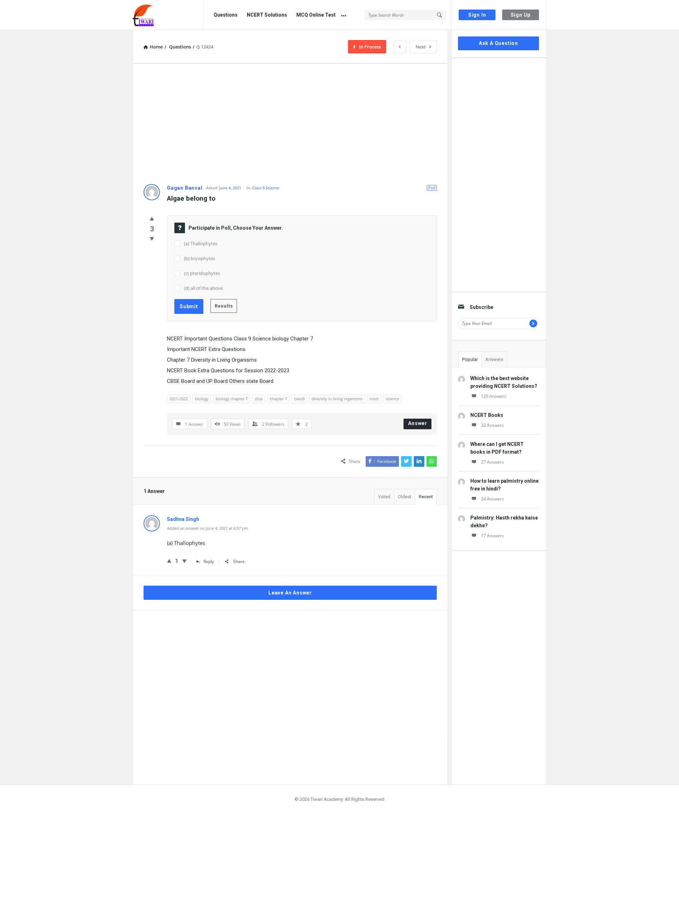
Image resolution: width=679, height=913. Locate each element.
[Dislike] (152, 238)
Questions (226, 15)
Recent (426, 496)
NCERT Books (486, 415)
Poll (431, 187)
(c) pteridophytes (202, 273)
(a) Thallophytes (200, 243)
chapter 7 (278, 398)
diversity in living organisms (337, 398)
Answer (417, 423)
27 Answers (492, 462)
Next (421, 47)
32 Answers (492, 425)
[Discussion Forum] (168, 15)
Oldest (404, 496)
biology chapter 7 (232, 398)
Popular (470, 359)
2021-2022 (178, 398)
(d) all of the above (203, 288)
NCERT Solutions (267, 15)
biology (202, 398)
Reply (208, 561)
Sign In (477, 15)
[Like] (152, 218)
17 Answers (492, 536)
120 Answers (493, 396)
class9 (299, 398)
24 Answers (492, 499)
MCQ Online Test (316, 15)
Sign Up (521, 15)
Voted (384, 496)
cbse (259, 398)
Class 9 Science (265, 187)
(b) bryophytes (199, 258)
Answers (494, 359)
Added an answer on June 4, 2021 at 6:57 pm (207, 528)
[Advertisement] (290, 123)
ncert (374, 398)
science (392, 398)
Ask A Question (498, 43)
